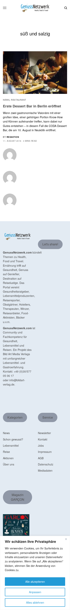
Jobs (41, 445)
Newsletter (44, 433)
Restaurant (18, 99)
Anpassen (35, 592)
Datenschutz (45, 464)
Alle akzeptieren (35, 581)
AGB (41, 458)
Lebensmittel (11, 445)
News (6, 99)
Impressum (45, 452)
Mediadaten (45, 470)
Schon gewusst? (13, 439)
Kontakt (42, 439)
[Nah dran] (66, 539)
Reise (6, 452)
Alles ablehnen (35, 602)
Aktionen (8, 458)
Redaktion (13, 137)
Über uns (8, 464)
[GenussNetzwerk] (35, 8)
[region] (35, 573)
